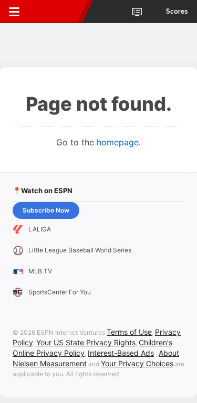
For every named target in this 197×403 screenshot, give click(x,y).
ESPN (56, 11)
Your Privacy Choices (137, 363)
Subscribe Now (46, 210)
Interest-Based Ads (121, 352)
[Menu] (14, 11)
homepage (118, 142)
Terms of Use (129, 331)
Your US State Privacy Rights (86, 342)
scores (177, 11)
